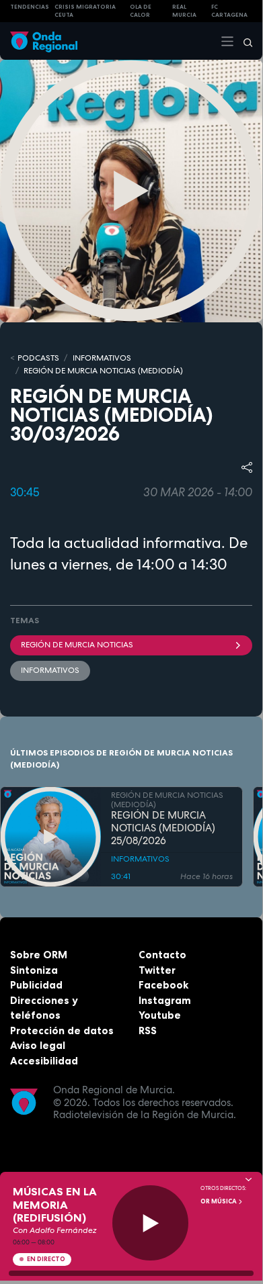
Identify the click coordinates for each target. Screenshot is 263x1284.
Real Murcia (184, 11)
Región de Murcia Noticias (77, 644)
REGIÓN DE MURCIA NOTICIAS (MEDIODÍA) (103, 370)
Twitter (157, 970)
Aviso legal (37, 1045)
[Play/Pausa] (150, 1223)
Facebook (163, 984)
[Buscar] (243, 41)
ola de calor (140, 11)
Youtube (160, 1015)
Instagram (165, 1000)
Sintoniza (34, 970)
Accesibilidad (44, 1060)
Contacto (162, 954)
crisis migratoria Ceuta (85, 11)
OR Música (219, 1201)
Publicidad (36, 984)
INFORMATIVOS (102, 358)
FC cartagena (229, 11)
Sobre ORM (38, 954)
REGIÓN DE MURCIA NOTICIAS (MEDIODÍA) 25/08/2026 (163, 828)
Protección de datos (62, 1030)
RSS (148, 1030)
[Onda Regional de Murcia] (43, 41)
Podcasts (38, 358)
